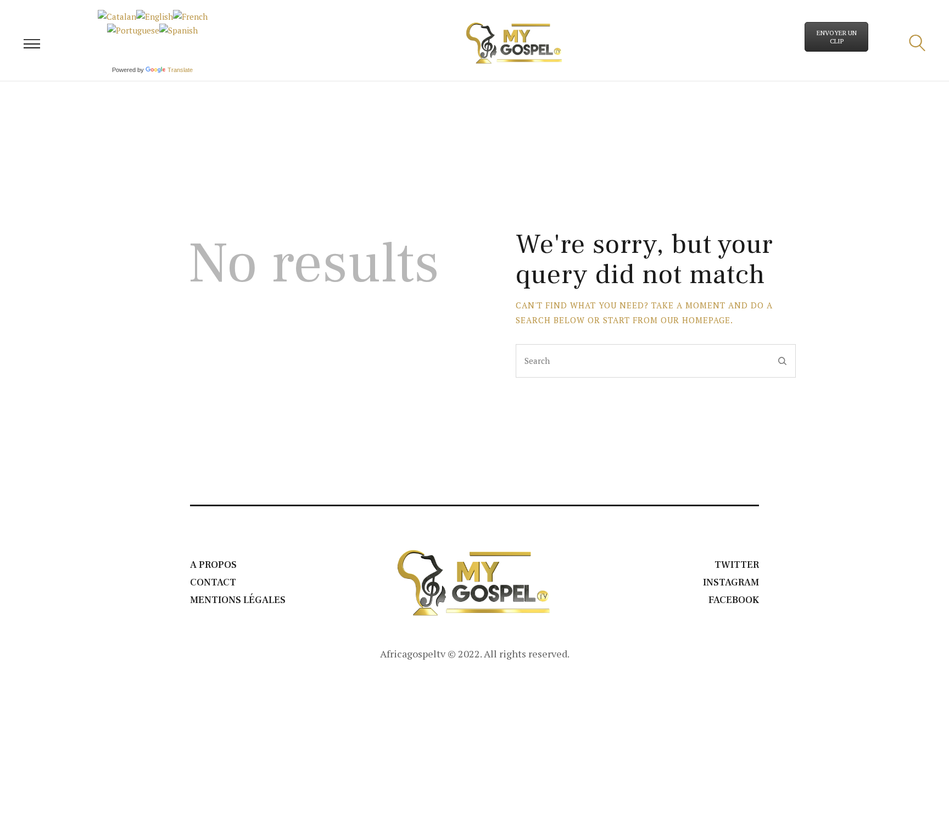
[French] (190, 16)
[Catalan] (117, 16)
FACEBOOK (733, 600)
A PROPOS (213, 564)
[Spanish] (178, 30)
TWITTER (736, 564)
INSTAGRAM (731, 582)
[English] (154, 16)
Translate (180, 70)
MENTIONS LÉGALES (238, 600)
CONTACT (213, 582)
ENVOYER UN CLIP (837, 37)
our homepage (695, 319)
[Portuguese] (133, 30)
